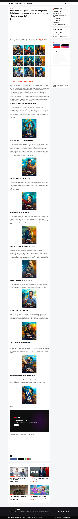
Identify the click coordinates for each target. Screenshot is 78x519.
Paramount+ (39, 517)
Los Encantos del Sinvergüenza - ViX (59, 24)
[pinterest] (69, 1)
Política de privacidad (66, 517)
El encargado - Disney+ (57, 34)
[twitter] (65, 1)
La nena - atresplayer (56, 18)
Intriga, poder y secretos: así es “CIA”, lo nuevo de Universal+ (39, 479)
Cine (24, 3)
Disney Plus (55, 59)
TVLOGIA (12, 517)
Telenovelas (29, 3)
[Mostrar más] (32, 459)
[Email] (30, 459)
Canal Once (60, 57)
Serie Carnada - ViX (56, 81)
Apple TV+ (21, 517)
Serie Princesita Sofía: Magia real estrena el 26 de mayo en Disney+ (38, 497)
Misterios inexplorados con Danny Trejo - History (60, 16)
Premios (64, 59)
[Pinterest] (28, 459)
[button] (66, 3)
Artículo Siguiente (46, 504)
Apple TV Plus (55, 55)
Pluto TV (35, 517)
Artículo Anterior (12, 504)
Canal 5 (54, 57)
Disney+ (24, 517)
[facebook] (56, 45)
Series (20, 3)
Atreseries (61, 55)
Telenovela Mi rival (56, 22)
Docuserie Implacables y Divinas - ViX (59, 79)
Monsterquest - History (57, 13)
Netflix (60, 59)
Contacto (59, 517)
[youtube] (67, 1)
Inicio (9, 0)
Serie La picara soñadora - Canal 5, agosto (60, 70)
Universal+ (31, 517)
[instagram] (65, 47)
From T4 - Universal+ (56, 20)
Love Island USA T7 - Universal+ (58, 11)
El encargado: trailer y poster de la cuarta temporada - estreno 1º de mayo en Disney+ (18, 498)
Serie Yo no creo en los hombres (58, 83)
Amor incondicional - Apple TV (58, 32)
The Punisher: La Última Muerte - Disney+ (60, 36)
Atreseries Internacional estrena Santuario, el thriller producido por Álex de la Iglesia (18, 480)
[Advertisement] (29, 29)
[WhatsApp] (25, 459)
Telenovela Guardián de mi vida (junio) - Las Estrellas (60, 86)
